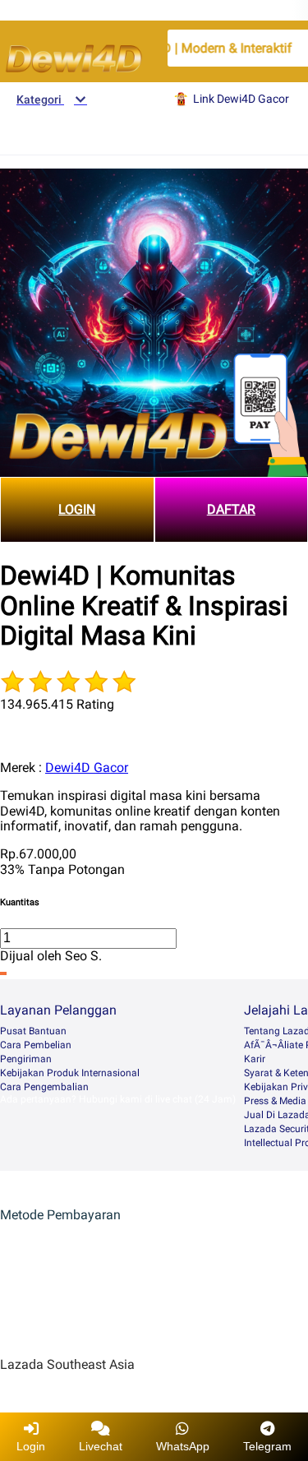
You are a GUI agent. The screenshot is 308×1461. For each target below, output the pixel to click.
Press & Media (275, 1101)
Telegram (267, 1446)
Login (30, 1446)
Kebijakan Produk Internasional (70, 1073)
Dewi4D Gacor (86, 767)
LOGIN (76, 509)
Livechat (100, 1446)
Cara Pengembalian (44, 1087)
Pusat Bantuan (33, 1031)
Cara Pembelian (35, 1045)
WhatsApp (182, 1446)
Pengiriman (26, 1059)
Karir (254, 1059)
